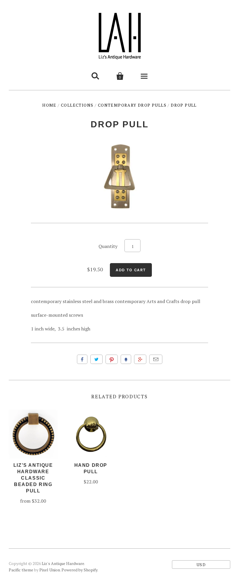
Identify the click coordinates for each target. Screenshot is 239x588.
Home (49, 105)
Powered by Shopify (79, 570)
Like (82, 359)
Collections (77, 105)
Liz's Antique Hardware (63, 563)
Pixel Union (49, 570)
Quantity (108, 246)
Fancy (126, 359)
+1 (140, 359)
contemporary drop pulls (132, 105)
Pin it (112, 359)
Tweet (96, 359)
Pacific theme (21, 570)
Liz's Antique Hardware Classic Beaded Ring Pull (33, 478)
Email (155, 359)
